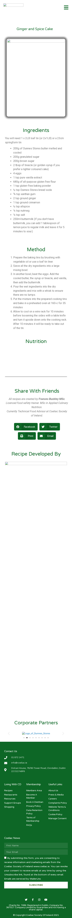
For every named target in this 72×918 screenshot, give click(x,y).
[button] (23, 737)
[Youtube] (46, 899)
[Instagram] (39, 899)
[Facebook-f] (32, 899)
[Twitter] (26, 899)
